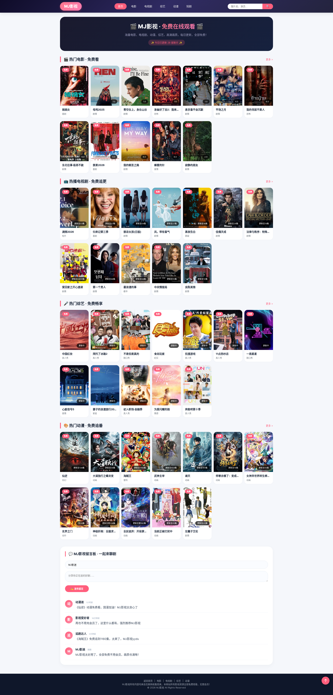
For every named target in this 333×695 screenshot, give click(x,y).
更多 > (269, 59)
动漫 (175, 6)
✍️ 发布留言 (77, 589)
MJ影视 (71, 6)
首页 (120, 6)
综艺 (162, 6)
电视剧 (148, 6)
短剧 (189, 6)
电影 (133, 6)
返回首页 (148, 680)
